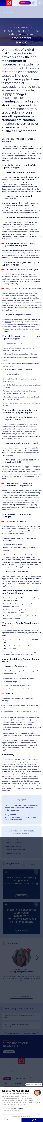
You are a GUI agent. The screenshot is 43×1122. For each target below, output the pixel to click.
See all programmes (31, 863)
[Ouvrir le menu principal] (3, 3)
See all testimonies (21, 997)
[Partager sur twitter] (20, 42)
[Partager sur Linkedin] (23, 42)
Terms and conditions (24, 1071)
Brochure (25, 3)
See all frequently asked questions (21, 1033)
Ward (7, 1078)
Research (34, 3)
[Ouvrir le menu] (40, 3)
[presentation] (38, 957)
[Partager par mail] (17, 42)
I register (9, 1051)
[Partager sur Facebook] (26, 42)
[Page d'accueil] (9, 3)
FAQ (10, 1071)
